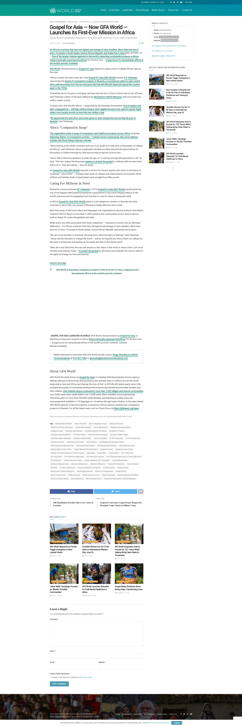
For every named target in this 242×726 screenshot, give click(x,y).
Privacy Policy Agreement (60, 673)
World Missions (77, 479)
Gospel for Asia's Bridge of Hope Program (67, 453)
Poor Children (132, 464)
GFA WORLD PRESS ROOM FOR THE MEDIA (169, 46)
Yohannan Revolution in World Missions (120, 479)
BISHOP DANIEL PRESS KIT (163, 56)
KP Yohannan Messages (74, 457)
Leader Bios (127, 10)
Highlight (91, 453)
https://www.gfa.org (169, 40)
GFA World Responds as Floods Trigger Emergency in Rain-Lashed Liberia (63, 549)
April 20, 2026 (121, 558)
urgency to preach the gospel (99, 161)
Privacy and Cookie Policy (159, 723)
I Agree (177, 723)
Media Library (158, 10)
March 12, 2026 (56, 596)
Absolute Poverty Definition (62, 427)
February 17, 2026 (89, 596)
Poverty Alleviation (90, 416)
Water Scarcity (74, 475)
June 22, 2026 (172, 101)
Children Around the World (96, 431)
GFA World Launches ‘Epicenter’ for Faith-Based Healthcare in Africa (95, 589)
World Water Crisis (93, 479)
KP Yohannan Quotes (95, 457)
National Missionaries (60, 464)
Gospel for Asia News (124, 449)
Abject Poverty (80, 424)
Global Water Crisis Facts (61, 449)
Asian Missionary (101, 427)
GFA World (55, 69)
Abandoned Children (63, 424)
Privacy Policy (86, 677)
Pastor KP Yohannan (116, 464)
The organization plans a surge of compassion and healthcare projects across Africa (90, 133)
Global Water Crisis (127, 446)
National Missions (73, 416)
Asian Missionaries (83, 427)
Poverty (54, 468)
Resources (173, 10)
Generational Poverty (75, 442)
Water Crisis (121, 471)
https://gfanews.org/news (126, 408)
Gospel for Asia (86, 69)
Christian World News (82, 438)
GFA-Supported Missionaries (62, 446)
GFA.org (188, 2)
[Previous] (168, 168)
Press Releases (142, 10)
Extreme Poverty (57, 442)
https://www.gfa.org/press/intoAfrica (68, 60)
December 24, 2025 (122, 593)
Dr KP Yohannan (116, 438)
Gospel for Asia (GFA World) (102, 77)
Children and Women (74, 431)
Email (53, 662)
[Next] (173, 168)
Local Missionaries (120, 460)
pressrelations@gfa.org (169, 37)
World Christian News (59, 479)
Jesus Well (102, 453)
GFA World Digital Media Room (60, 717)
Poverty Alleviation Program (89, 468)
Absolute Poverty (116, 424)
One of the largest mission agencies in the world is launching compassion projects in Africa (95, 56)
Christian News (79, 435)
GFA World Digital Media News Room (117, 416)
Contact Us (187, 10)
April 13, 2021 (55, 43)
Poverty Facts (122, 468)
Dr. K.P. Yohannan (133, 438)
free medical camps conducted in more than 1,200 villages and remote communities (103, 391)
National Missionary (79, 464)
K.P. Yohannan (130, 77)
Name (53, 651)
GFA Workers (92, 442)
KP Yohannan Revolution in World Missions (124, 457)
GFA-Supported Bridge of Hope (112, 442)
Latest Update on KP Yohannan (97, 460)
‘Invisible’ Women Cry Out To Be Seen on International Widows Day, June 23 (95, 549)
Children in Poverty (117, 431)
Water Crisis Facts (58, 475)
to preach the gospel (88, 251)
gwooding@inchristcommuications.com (109, 358)
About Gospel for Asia (98, 424)
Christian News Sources (97, 435)
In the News (114, 10)
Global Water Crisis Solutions (86, 449)
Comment (54, 619)
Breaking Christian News (120, 427)
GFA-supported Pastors (85, 446)
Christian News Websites (61, 438)
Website (102, 662)
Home (103, 10)
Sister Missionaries (84, 471)
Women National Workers (128, 475)
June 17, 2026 (88, 556)
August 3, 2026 (56, 556)
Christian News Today (119, 435)
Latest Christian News (73, 460)
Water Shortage (108, 475)
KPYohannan (56, 460)
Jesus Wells (113, 453)
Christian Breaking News (61, 435)
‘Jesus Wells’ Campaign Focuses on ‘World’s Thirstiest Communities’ (64, 589)
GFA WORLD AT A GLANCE (162, 51)
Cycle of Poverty (100, 438)
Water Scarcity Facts (91, 475)
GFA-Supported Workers (107, 446)
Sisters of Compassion (104, 471)
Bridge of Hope (57, 431)
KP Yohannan (83, 189)
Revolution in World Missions (108, 97)
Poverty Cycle (108, 468)
